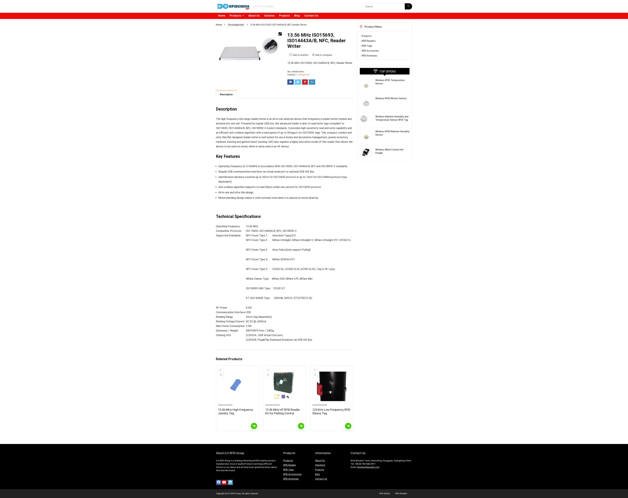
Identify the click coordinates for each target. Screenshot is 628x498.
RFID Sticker (384, 493)
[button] (280, 34)
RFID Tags (367, 46)
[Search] (408, 6)
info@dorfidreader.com (368, 467)
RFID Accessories (292, 474)
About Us (254, 15)
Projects (284, 15)
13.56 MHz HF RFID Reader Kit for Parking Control (282, 411)
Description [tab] (226, 94)
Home (221, 15)
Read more (254, 426)
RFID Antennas (369, 55)
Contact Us (311, 15)
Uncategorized (236, 24)
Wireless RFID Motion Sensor (391, 98)
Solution (269, 15)
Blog (297, 15)
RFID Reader (289, 465)
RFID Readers (369, 41)
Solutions (320, 465)
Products (235, 15)
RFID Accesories (370, 50)
